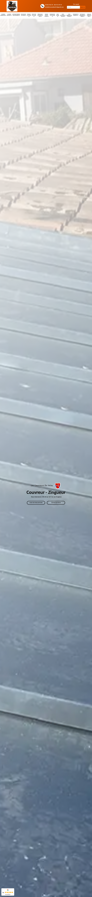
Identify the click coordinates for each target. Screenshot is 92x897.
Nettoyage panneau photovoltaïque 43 (16, 15)
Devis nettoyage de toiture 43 (62, 15)
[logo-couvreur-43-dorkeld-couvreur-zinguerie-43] (12, 6)
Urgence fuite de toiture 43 (46, 15)
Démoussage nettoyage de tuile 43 (40, 15)
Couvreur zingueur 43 (9, 15)
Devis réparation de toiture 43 (69, 15)
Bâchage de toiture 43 (29, 15)
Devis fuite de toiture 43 (34, 15)
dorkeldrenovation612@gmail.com (54, 7)
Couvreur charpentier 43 (3, 15)
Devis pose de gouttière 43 (23, 15)
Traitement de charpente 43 (75, 15)
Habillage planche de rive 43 (89, 15)
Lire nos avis (7, 894)
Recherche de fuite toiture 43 (52, 15)
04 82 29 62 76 (49, 5)
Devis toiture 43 (57, 15)
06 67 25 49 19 (58, 5)
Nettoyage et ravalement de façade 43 (82, 15)
